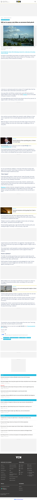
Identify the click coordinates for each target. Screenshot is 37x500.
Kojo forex (28, 337)
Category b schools (7, 339)
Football (2, 419)
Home (2, 17)
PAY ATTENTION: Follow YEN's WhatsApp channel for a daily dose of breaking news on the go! (18, 52)
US (1, 403)
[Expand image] (35, 27)
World (1, 423)
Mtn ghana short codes (14, 337)
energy (25, 94)
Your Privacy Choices (19, 499)
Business (3, 187)
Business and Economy (7, 17)
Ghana (2, 378)
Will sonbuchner (22, 337)
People (2, 388)
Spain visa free (6, 337)
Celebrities (2, 412)
